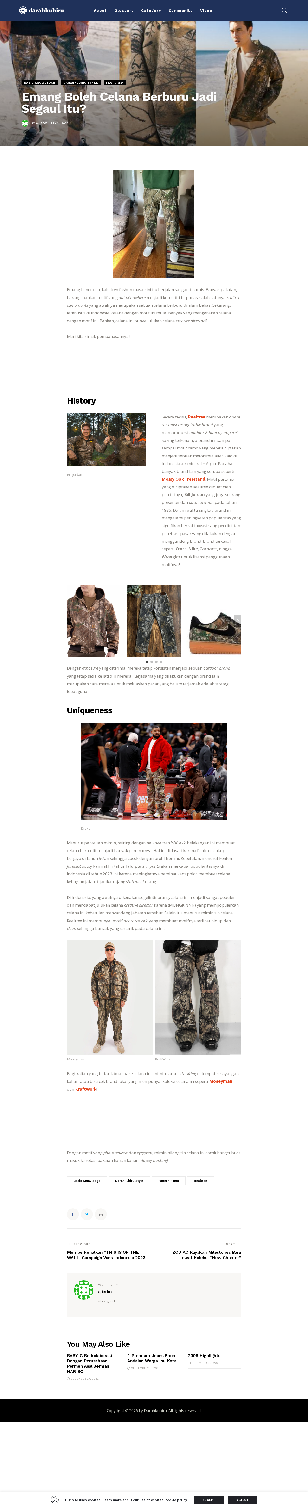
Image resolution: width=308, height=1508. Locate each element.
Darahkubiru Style (80, 82)
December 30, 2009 (206, 1363)
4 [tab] (161, 662)
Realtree (196, 417)
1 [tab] (146, 662)
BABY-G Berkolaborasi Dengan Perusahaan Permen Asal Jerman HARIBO (89, 1363)
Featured (114, 82)
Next (237, 621)
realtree (200, 1181)
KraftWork (85, 1089)
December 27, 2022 (85, 1378)
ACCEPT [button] (209, 1500)
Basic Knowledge (39, 82)
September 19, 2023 (145, 1368)
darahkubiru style (129, 1181)
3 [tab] (156, 662)
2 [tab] (151, 662)
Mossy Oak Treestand (183, 479)
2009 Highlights (204, 1355)
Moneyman (220, 1081)
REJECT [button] (242, 1500)
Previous (70, 621)
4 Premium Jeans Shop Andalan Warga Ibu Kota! (152, 1358)
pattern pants (168, 1181)
